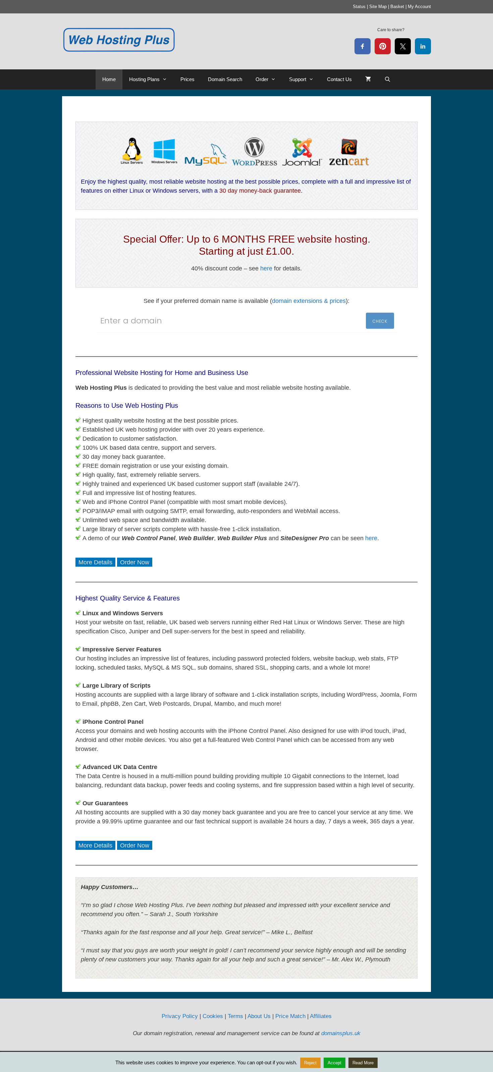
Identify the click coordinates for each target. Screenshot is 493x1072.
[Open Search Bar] (387, 79)
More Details (95, 562)
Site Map (378, 6)
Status (359, 6)
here (266, 268)
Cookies (213, 1016)
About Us (259, 1016)
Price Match (290, 1016)
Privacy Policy (180, 1016)
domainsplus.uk (341, 1033)
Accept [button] (334, 1062)
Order (262, 79)
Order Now (134, 562)
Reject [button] (310, 1062)
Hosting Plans (144, 79)
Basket (397, 6)
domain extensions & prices (309, 301)
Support (297, 79)
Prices (187, 79)
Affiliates (321, 1016)
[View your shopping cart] (368, 79)
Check (380, 321)
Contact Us (339, 79)
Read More (363, 1062)
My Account (419, 6)
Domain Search (225, 79)
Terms (235, 1016)
